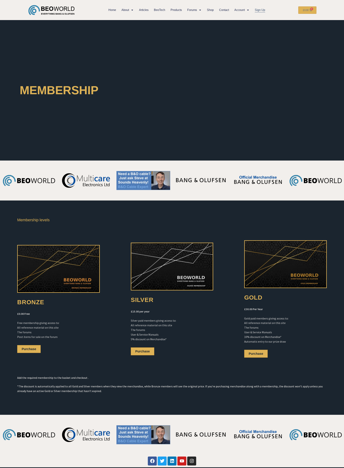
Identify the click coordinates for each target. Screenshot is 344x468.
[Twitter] (162, 461)
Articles (144, 9)
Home (112, 9)
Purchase (29, 349)
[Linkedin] (172, 461)
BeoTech (159, 9)
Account (239, 9)
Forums (192, 9)
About (125, 9)
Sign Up (260, 9)
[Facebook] (152, 461)
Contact (224, 9)
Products (176, 9)
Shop (210, 9)
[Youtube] (181, 461)
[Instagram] (191, 461)
